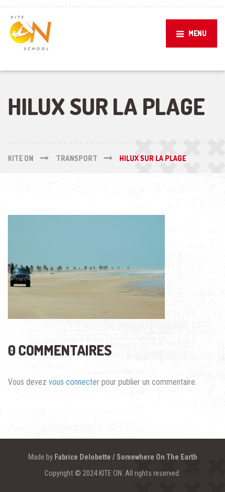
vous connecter (74, 382)
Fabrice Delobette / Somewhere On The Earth (125, 457)
